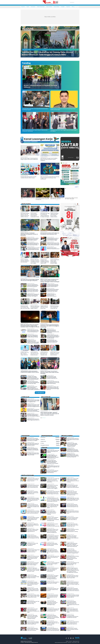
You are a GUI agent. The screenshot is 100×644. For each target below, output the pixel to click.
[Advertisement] (4, 23)
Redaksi (67, 641)
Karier (78, 642)
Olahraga (73, 6)
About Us (70, 641)
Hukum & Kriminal (49, 6)
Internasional (33, 6)
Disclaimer (69, 642)
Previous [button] (21, 42)
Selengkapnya (40, 392)
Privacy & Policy (74, 642)
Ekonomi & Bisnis (56, 6)
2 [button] (48, 58)
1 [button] (46, 58)
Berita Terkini (26, 204)
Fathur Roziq (26, 66)
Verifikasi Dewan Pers (76, 641)
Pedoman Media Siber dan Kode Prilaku (61, 642)
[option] (50, 42)
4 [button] (51, 58)
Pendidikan (63, 6)
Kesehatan (68, 6)
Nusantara (23, 6)
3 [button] (50, 58)
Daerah (28, 6)
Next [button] (78, 42)
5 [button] (53, 58)
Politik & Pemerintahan (41, 6)
